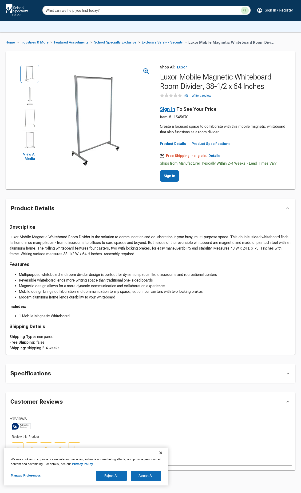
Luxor (182, 67)
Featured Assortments (71, 42)
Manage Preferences (26, 475)
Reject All (111, 475)
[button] (275, 10)
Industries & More (34, 42)
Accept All (146, 475)
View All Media (29, 156)
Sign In (167, 109)
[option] (30, 75)
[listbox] (30, 108)
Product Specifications (211, 144)
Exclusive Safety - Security (162, 42)
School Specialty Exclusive (115, 42)
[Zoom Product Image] (146, 71)
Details (214, 156)
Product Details (173, 144)
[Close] (161, 453)
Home (10, 42)
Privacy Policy (82, 464)
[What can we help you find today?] (245, 10)
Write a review (201, 95)
